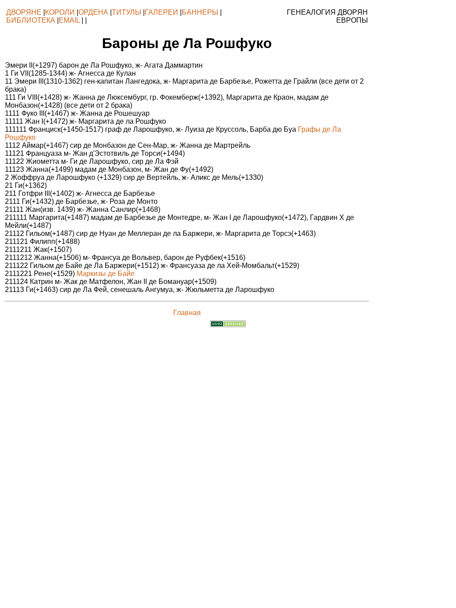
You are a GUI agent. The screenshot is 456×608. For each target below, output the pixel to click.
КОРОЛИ (60, 12)
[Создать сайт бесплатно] (228, 324)
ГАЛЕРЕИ (161, 12)
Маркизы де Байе (105, 273)
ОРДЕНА (93, 12)
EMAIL (69, 20)
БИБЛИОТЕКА (30, 20)
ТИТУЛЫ (126, 12)
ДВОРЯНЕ (23, 12)
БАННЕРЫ (200, 12)
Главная (187, 312)
